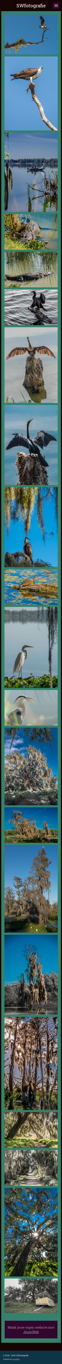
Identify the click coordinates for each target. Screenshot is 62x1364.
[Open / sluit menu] (56, 5)
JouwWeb (31, 1332)
